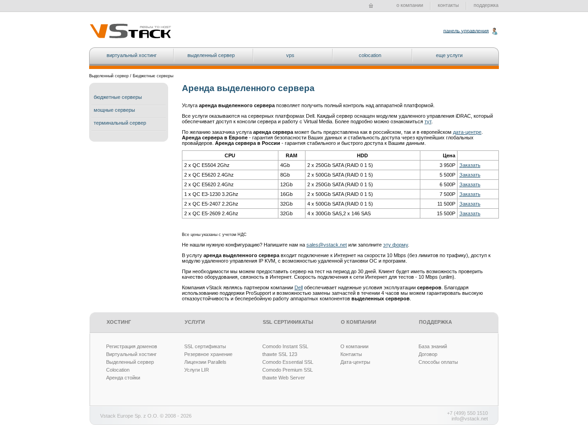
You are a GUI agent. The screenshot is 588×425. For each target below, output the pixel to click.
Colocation (118, 370)
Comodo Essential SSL (287, 362)
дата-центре (467, 132)
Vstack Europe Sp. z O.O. (129, 416)
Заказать (470, 165)
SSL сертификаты (205, 346)
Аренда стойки (123, 377)
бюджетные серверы (118, 97)
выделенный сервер (211, 55)
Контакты (351, 354)
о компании (409, 5)
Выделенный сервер (130, 362)
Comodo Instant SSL (285, 346)
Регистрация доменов (131, 346)
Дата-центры (355, 362)
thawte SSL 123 (279, 354)
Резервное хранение (208, 354)
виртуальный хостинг (132, 55)
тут (427, 121)
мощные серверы (114, 110)
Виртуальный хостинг (131, 354)
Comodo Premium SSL (287, 370)
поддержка (486, 5)
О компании (354, 346)
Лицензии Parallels (205, 362)
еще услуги (449, 55)
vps (290, 55)
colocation (370, 55)
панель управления (466, 30)
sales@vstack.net (326, 244)
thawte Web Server (283, 377)
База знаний (432, 346)
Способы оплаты (438, 362)
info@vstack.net (470, 418)
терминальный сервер (120, 123)
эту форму (395, 244)
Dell (298, 287)
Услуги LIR (196, 370)
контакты (448, 5)
